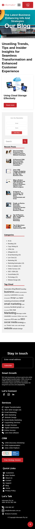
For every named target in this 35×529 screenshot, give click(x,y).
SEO (22, 319)
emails (23, 304)
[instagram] (9, 394)
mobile (24, 313)
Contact (7, 480)
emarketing (7, 307)
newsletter (7, 316)
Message (19, 313)
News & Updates (13, 266)
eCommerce (15, 301)
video (16, 325)
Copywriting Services (12, 422)
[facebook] (4, 394)
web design (21, 325)
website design (18, 328)
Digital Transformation (12, 407)
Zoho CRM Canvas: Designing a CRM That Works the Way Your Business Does (19, 172)
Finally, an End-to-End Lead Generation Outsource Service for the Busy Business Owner (19, 207)
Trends (9, 325)
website (8, 328)
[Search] (25, 141)
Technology (11, 277)
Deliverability (21, 295)
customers (14, 295)
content (17, 292)
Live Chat (11, 257)
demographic (7, 298)
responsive (7, 319)
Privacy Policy (10, 491)
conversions (23, 292)
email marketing (12, 304)
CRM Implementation (12, 445)
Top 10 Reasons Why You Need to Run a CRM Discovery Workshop (18, 217)
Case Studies (9, 475)
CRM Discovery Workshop (14, 443)
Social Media (12, 274)
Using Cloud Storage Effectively (15, 97)
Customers (9, 473)
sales (15, 319)
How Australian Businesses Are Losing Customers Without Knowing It (19, 153)
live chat (13, 310)
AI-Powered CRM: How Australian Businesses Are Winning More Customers (19, 162)
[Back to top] (30, 524)
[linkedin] (13, 394)
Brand (18, 289)
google (19, 307)
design (13, 298)
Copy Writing (12, 246)
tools (5, 325)
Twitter (13, 325)
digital (17, 298)
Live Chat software (11, 433)
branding (23, 289)
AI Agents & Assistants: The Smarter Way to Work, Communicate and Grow (19, 195)
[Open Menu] (19, 4)
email (22, 301)
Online (19, 316)
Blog (13, 289)
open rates (24, 316)
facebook (13, 307)
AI (8, 241)
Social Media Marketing (12, 420)
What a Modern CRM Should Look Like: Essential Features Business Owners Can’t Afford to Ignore (19, 183)
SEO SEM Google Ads (12, 410)
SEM (19, 319)
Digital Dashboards (11, 428)
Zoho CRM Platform (12, 448)
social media (10, 322)
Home (7, 488)
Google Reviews (10, 425)
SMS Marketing (10, 415)
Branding (10, 243)
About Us (8, 478)
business (9, 291)
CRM (9, 249)
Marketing (11, 260)
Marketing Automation (14, 263)
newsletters (14, 316)
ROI (12, 319)
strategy (21, 322)
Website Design (13, 280)
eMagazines (11, 252)
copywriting (7, 295)
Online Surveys (12, 269)
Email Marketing (13, 255)
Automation (8, 289)
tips (25, 322)
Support (7, 483)
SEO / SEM (11, 271)
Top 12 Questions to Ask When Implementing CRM (19, 226)
